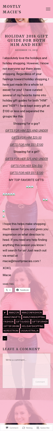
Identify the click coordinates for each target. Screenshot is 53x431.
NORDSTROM (11, 330)
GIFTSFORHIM (11, 326)
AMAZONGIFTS (12, 317)
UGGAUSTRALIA (30, 330)
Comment (40, 382)
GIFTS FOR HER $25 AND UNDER (26, 159)
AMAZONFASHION (31, 312)
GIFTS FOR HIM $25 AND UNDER (26, 130)
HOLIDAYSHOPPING (32, 326)
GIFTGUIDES (23, 321)
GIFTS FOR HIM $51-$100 (26, 144)
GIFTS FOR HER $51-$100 (26, 173)
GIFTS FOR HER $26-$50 (26, 166)
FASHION (9, 321)
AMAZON (14, 312)
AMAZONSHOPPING (34, 317)
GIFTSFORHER (40, 321)
